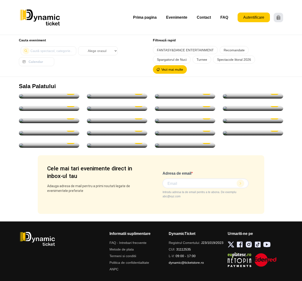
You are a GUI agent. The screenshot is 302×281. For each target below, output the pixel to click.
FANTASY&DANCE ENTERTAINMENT (185, 50)
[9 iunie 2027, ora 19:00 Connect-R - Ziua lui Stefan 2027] (117, 145)
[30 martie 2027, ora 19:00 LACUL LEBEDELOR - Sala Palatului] (117, 133)
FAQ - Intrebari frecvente (128, 243)
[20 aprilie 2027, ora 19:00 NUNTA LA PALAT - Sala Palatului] (253, 133)
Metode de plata (121, 249)
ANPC (113, 269)
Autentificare (253, 17)
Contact (204, 17)
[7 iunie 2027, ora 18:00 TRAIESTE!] (49, 145)
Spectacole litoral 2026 (234, 59)
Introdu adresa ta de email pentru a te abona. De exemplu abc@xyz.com (199, 194)
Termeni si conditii (122, 256)
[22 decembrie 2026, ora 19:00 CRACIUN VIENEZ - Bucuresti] (49, 120)
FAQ (224, 17)
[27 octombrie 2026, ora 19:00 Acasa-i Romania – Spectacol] (253, 96)
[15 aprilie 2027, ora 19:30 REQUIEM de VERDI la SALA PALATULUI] (185, 133)
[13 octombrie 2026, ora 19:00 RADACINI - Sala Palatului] (117, 96)
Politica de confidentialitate (129, 262)
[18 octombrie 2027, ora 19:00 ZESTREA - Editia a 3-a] (185, 145)
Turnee (202, 59)
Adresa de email (177, 173)
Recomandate (234, 50)
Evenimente (176, 17)
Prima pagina (145, 17)
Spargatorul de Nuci (172, 59)
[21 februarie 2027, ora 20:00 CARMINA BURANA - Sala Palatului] (253, 120)
